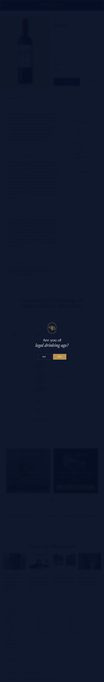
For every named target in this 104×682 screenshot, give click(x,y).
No (44, 357)
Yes (60, 357)
